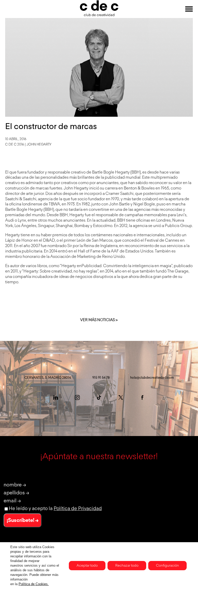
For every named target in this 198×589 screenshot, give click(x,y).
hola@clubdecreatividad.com (152, 377)
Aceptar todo (87, 565)
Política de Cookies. (34, 584)
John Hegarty (39, 144)
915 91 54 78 (101, 377)
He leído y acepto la (55, 508)
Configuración (167, 565)
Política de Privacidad (78, 508)
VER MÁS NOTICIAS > (99, 320)
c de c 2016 (14, 144)
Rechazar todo (126, 565)
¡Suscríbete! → (22, 520)
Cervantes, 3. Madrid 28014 (47, 377)
